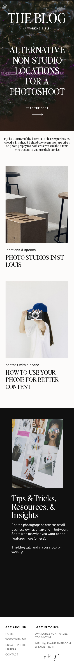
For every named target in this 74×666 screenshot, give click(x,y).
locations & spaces (21, 250)
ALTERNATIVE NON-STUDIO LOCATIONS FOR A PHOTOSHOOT (37, 70)
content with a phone (22, 365)
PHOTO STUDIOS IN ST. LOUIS (35, 260)
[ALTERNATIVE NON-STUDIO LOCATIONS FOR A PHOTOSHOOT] (37, 114)
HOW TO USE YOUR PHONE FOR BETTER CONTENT (32, 379)
